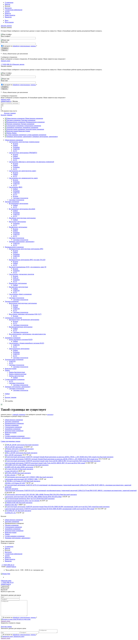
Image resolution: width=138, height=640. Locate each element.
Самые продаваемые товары (10, 441)
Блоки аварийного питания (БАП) (21, 339)
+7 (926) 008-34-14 (7, 64)
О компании (9, 2)
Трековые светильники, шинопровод (45, 136)
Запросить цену (18, 636)
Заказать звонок (6, 26)
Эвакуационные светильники (19, 348)
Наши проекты (10, 15)
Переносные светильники (18, 283)
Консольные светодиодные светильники (23, 303)
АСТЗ (15, 151)
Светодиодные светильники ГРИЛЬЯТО (23, 152)
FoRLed (15, 278)
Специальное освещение (32, 125)
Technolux (16, 147)
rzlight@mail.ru (6, 101)
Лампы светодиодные (16, 376)
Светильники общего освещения (20, 294)
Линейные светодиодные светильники (22, 218)
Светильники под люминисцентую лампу (23, 178)
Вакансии (8, 17)
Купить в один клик (23, 619)
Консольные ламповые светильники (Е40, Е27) (25, 314)
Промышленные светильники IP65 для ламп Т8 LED (27, 260)
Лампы (14, 133)
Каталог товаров (10, 113)
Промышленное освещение (35, 122)
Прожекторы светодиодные (18, 287)
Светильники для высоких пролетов (21, 274)
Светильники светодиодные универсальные (24, 142)
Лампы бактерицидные (17, 372)
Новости (8, 13)
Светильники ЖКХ (15, 187)
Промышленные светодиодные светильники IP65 (26, 249)
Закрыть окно (5, 61)
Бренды (7, 4)
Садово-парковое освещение (36, 135)
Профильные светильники (18, 227)
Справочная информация (13, 10)
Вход (6, 20)
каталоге (50, 414)
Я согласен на (20, 46)
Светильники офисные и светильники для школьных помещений (31, 162)
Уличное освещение (27, 124)
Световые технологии (20, 198)
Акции (7, 11)
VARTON (16, 149)
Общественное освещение (34, 118)
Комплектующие (24, 131)
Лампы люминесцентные (17, 374)
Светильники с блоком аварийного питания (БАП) (26, 343)
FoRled (15, 145)
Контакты (8, 8)
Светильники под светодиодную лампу (22, 171)
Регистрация (9, 22)
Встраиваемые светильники (18, 203)
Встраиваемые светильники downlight (22, 209)
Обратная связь (6, 580)
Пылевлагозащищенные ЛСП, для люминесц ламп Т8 (27, 267)
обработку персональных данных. (24, 46)
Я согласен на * (20, 617)
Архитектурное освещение (34, 129)
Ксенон (15, 143)
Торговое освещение (28, 120)
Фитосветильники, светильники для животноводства (27, 334)
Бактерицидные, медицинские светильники (24, 319)
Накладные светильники (17, 221)
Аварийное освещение (30, 127)
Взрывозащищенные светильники (20, 327)
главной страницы (18, 414)
